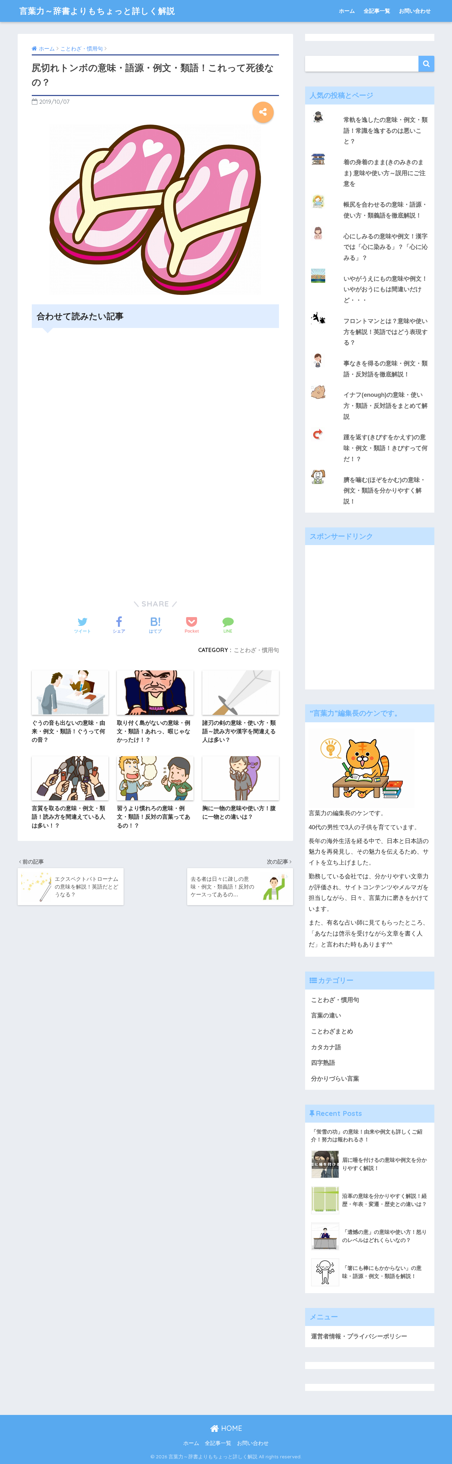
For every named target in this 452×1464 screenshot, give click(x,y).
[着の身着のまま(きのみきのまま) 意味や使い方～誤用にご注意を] (370, 152)
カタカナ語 (326, 1047)
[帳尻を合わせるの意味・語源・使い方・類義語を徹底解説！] (370, 194)
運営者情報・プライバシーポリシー (359, 1336)
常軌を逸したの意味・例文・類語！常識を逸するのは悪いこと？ (386, 130)
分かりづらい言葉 (335, 1078)
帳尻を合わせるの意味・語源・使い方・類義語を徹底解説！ (386, 210)
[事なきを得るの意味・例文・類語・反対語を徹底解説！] (370, 353)
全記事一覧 (377, 11)
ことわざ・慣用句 (256, 649)
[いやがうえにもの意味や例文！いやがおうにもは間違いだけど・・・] (370, 268)
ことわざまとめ (332, 1031)
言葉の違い (326, 1015)
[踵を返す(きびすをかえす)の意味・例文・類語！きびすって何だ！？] (370, 427)
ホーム (347, 11)
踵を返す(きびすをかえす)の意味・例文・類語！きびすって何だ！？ (386, 448)
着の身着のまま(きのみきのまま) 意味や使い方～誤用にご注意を (385, 173)
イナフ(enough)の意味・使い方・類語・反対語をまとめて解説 (386, 406)
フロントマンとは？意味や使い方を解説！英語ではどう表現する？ (386, 332)
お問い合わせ (415, 11)
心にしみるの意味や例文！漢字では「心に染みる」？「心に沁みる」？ (386, 247)
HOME (230, 1428)
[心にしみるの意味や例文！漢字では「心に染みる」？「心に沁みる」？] (370, 226)
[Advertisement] (155, 408)
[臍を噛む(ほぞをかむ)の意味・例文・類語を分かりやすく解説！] (370, 469)
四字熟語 (323, 1062)
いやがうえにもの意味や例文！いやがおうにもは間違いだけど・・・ (386, 289)
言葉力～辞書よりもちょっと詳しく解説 (97, 11)
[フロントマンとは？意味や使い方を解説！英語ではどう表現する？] (370, 311)
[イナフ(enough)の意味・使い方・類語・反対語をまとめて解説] (370, 384)
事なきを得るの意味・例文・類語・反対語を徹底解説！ (386, 369)
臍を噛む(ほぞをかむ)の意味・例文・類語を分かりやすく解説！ (385, 491)
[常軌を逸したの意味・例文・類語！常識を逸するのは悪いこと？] (370, 109)
